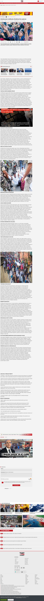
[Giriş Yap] (38, 1)
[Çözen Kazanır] (16, 13)
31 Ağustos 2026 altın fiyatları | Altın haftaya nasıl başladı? (12, 533)
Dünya (4, 5)
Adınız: (2, 468)
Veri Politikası (26, 562)
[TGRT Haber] (22, 1)
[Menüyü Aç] (2, 1)
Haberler (1, 5)
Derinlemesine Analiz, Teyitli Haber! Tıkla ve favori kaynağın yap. (15, 434)
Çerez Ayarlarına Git (10, 599)
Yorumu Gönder (16, 485)
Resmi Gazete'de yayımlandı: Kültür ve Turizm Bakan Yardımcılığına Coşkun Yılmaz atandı (17, 548)
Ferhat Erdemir (12, 16)
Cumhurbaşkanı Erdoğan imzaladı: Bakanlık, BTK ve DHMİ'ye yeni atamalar (14, 3)
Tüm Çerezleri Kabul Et (4, 599)
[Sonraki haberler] (31, 66)
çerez (14, 596)
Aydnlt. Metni (26, 563)
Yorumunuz (7, 472)
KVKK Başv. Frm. (26, 564)
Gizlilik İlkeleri (26, 559)
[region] (22, 598)
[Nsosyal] (17, 42)
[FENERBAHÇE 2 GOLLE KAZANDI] (16, 448)
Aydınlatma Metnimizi (19, 597)
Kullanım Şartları (26, 558)
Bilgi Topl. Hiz (26, 561)
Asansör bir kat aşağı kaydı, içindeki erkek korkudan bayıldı (12, 544)
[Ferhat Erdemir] (6, 16)
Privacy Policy (26, 560)
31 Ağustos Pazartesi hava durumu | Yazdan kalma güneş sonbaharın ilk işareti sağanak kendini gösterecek (20, 537)
